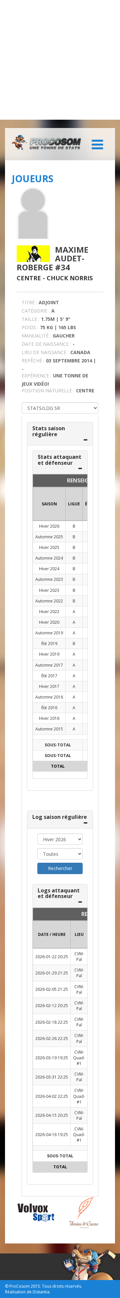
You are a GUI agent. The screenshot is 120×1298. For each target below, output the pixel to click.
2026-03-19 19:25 (51, 1058)
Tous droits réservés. (62, 1286)
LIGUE (74, 504)
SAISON (49, 504)
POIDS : (30, 327)
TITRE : (29, 302)
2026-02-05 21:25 (51, 989)
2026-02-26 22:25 (51, 1038)
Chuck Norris (70, 278)
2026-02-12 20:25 (51, 1005)
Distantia (41, 1292)
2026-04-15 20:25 (51, 1115)
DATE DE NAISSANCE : (46, 344)
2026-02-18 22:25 (51, 1022)
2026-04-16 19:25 (51, 1134)
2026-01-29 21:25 (51, 973)
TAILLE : (30, 319)
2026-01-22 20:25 (51, 957)
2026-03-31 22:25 (51, 1077)
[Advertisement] (60, 60)
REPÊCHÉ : (33, 360)
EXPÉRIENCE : (36, 375)
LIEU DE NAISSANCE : (45, 352)
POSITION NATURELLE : (48, 390)
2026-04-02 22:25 (51, 1096)
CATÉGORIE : (36, 311)
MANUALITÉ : (36, 335)
